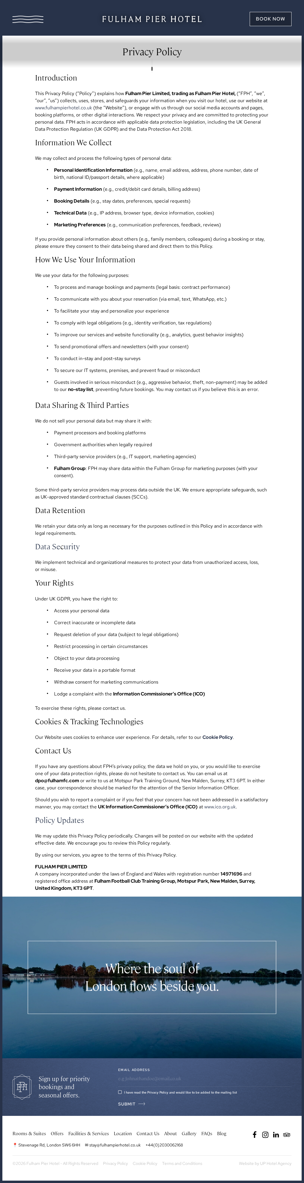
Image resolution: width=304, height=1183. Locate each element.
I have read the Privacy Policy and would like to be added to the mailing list (180, 1092)
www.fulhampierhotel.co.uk (63, 108)
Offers (57, 1133)
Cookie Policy (217, 737)
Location (123, 1133)
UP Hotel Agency (265, 1163)
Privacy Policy (115, 1163)
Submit (127, 1104)
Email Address (134, 1070)
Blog (221, 1133)
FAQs (206, 1133)
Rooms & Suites (29, 1133)
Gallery (189, 1133)
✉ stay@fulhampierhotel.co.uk (113, 1145)
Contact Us (148, 1133)
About (170, 1133)
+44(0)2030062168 (164, 1145)
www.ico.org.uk (220, 807)
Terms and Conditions (182, 1163)
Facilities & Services (88, 1133)
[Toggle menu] (27, 19)
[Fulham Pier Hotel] (151, 19)
